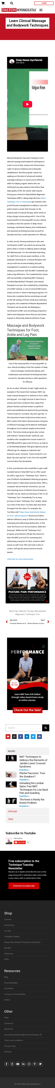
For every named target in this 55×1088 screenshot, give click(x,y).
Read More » (24, 770)
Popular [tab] (12, 811)
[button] (40, 10)
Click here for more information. (20, 559)
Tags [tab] (10, 819)
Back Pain (13, 611)
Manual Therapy (26, 611)
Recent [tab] (11, 751)
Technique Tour (33, 614)
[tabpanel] (27, 781)
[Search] (45, 727)
